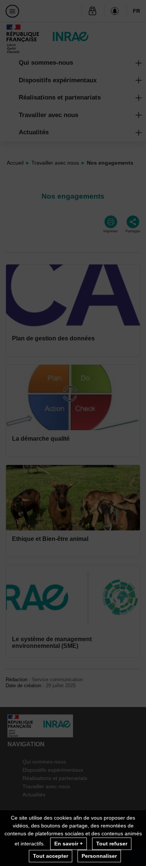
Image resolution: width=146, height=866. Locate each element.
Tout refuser (111, 844)
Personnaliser (99, 856)
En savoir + (68, 844)
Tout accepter (50, 856)
